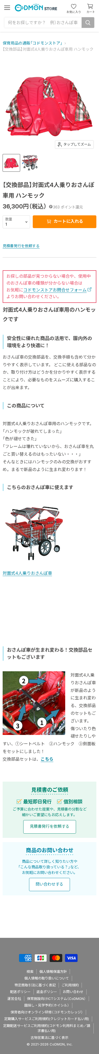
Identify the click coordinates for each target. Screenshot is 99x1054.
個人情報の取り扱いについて (46, 978)
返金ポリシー (46, 992)
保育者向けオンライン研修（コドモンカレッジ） (47, 1012)
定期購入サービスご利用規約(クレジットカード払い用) (46, 1019)
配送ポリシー (20, 992)
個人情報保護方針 (53, 971)
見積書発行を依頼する (21, 245)
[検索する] (88, 22)
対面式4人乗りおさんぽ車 (27, 573)
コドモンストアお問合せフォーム (55, 290)
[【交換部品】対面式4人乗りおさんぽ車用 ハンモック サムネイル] (11, 162)
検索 (30, 971)
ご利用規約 (70, 985)
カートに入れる (68, 221)
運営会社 (14, 998)
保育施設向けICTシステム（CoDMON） (56, 998)
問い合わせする (49, 884)
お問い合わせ (73, 992)
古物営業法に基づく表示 (49, 1037)
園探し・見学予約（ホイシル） (46, 1005)
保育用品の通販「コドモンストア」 (32, 43)
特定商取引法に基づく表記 (35, 985)
